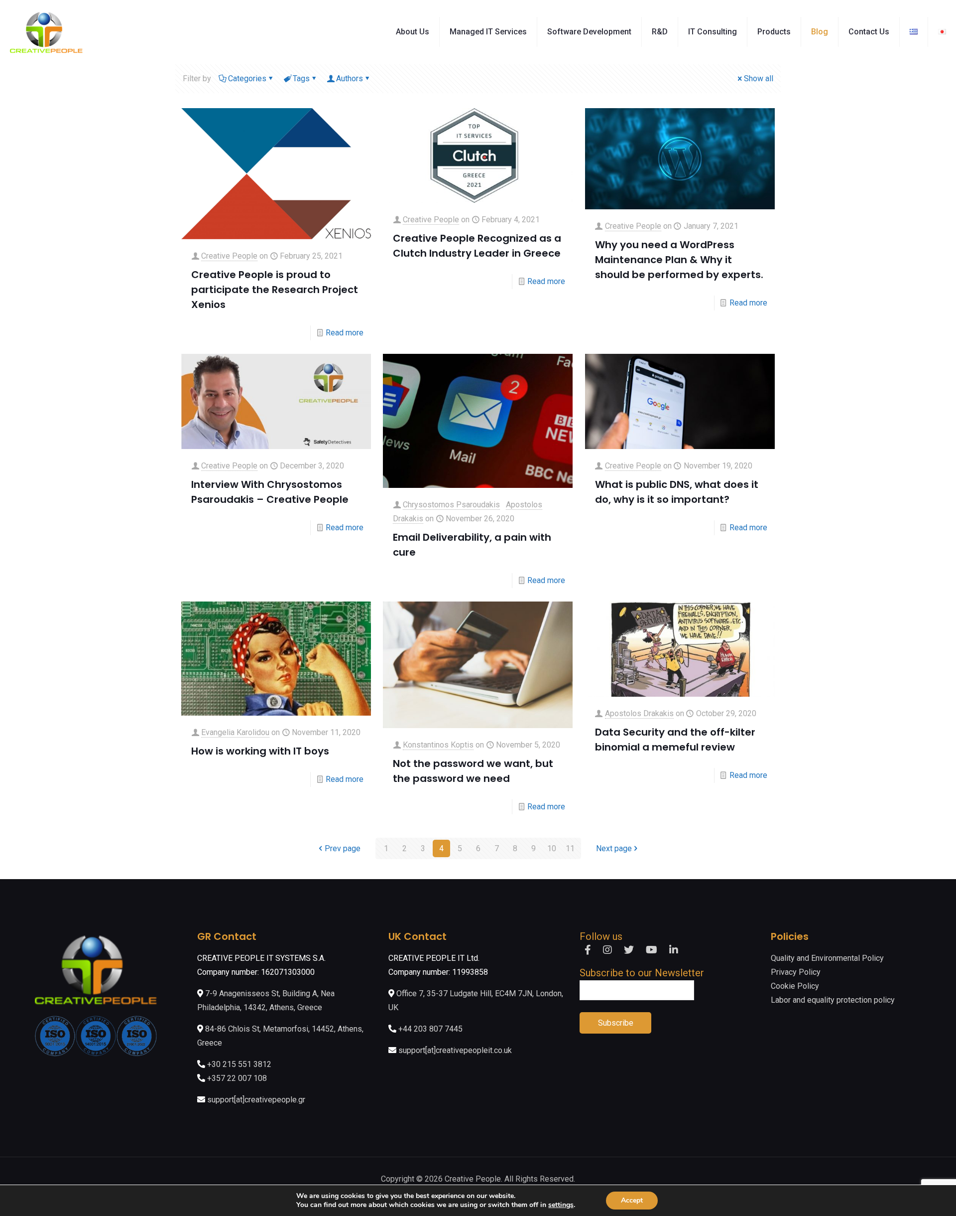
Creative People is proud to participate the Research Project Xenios (274, 289)
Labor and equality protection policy (833, 1000)
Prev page (342, 848)
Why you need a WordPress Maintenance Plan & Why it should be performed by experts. (679, 260)
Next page (614, 848)
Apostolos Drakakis (639, 713)
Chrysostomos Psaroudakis (451, 504)
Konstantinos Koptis (438, 745)
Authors (349, 78)
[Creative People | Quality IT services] (46, 32)
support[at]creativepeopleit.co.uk (455, 1050)
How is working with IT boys (260, 751)
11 (570, 848)
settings (561, 1205)
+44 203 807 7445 (430, 1029)
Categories (247, 78)
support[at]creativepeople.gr (256, 1099)
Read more (344, 332)
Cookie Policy (795, 986)
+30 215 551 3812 (239, 1064)
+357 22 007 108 (237, 1078)
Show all (758, 78)
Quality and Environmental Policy (827, 958)
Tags (301, 78)
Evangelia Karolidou (235, 732)
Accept (632, 1200)
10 (551, 848)
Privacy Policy (796, 972)
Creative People (229, 256)
